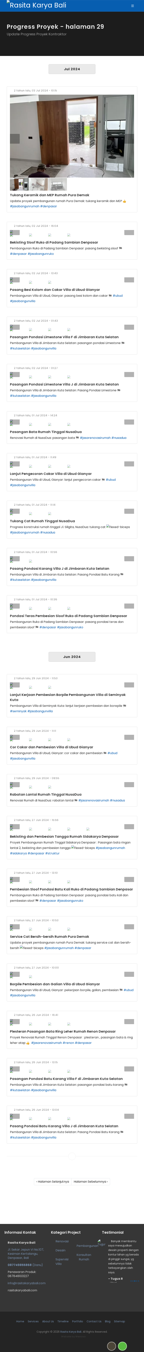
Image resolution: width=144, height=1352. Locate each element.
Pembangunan (87, 1246)
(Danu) (25, 1265)
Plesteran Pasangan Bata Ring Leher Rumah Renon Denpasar (63, 1031)
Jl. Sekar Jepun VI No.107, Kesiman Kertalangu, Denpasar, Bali (26, 1253)
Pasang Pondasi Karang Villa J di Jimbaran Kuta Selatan (59, 568)
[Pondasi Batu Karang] (72, 1115)
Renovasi (62, 1241)
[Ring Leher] (72, 1020)
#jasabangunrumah (24, 206)
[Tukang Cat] (72, 510)
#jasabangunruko (41, 254)
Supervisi (62, 1259)
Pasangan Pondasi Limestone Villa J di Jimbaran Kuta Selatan (64, 384)
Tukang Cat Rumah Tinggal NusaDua (42, 521)
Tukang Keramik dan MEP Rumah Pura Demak (49, 195)
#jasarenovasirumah (95, 438)
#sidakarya (18, 853)
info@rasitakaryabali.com (27, 1283)
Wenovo (80, 1336)
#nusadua (118, 438)
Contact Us (94, 1321)
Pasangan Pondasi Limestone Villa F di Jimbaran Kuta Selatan (64, 337)
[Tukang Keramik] (72, 136)
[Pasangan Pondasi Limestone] (72, 373)
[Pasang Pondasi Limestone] (72, 326)
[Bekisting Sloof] (72, 231)
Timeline (63, 1321)
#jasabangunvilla (22, 301)
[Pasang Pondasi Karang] (72, 557)
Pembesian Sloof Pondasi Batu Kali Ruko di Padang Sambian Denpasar (71, 889)
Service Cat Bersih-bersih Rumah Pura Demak (49, 936)
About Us (48, 1321)
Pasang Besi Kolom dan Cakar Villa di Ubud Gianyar (55, 289)
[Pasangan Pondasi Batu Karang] (72, 1067)
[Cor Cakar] (72, 736)
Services (33, 1321)
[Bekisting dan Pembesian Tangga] (72, 825)
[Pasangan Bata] (72, 420)
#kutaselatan (20, 348)
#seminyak (18, 711)
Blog (107, 1321)
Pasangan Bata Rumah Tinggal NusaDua (46, 431)
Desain (60, 1250)
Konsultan (83, 1255)
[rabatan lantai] (72, 783)
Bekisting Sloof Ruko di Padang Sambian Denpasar (54, 242)
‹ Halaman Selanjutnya (52, 1181)
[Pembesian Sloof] (72, 605)
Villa (59, 1264)
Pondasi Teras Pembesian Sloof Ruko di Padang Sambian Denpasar (68, 615)
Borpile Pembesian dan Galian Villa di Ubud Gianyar (55, 984)
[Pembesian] (72, 683)
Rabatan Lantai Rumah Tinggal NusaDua (46, 794)
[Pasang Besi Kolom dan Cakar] (72, 278)
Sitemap (119, 1321)
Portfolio (77, 1321)
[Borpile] (72, 973)
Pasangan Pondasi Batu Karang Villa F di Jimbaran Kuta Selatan (66, 1078)
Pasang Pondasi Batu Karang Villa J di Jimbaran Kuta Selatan (64, 1126)
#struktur (52, 853)
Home (20, 1321)
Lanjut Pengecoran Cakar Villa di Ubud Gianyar (51, 473)
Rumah (84, 1259)
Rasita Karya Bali (70, 1332)
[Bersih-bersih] (72, 925)
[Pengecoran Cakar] (72, 462)
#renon (68, 1043)
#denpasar (48, 206)
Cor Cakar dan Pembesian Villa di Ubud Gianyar (51, 747)
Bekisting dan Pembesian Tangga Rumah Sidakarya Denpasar (64, 836)
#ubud (118, 295)
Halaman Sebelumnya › (91, 1181)
